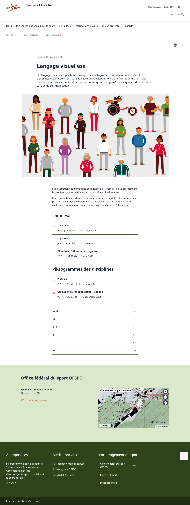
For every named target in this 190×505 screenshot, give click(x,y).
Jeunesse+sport (108, 474)
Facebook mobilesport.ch (70, 463)
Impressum (11, 501)
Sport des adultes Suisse (39, 5)
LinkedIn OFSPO (65, 474)
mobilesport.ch (108, 482)
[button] (30, 26)
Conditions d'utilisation (28, 501)
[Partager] (182, 45)
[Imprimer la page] (175, 45)
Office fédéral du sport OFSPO (112, 465)
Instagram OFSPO (66, 469)
